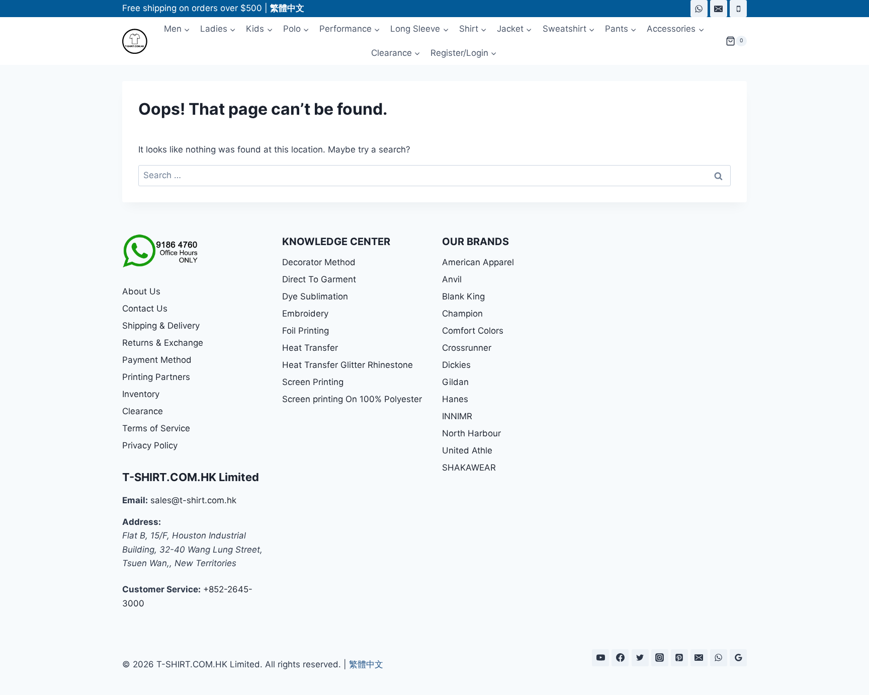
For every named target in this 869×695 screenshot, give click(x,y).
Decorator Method (319, 262)
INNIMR (457, 416)
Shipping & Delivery (161, 326)
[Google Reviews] (738, 657)
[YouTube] (600, 657)
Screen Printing (312, 382)
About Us (141, 291)
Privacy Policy (150, 445)
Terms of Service (156, 428)
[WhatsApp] (699, 8)
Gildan (455, 382)
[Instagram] (659, 657)
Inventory (140, 394)
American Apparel (478, 262)
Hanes (455, 399)
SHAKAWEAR (469, 467)
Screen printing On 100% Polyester (352, 399)
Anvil (452, 279)
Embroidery (305, 313)
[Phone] (738, 8)
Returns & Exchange (162, 343)
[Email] (718, 8)
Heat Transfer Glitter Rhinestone (347, 365)
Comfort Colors (472, 331)
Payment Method (157, 360)
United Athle (467, 450)
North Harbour (471, 433)
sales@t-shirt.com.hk (193, 500)
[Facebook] (620, 657)
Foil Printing (305, 331)
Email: (135, 500)
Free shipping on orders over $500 (192, 8)
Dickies (456, 365)
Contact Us (144, 308)
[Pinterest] (679, 657)
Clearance (142, 411)
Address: (141, 522)
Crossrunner (466, 348)
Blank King (463, 296)
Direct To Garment (319, 279)
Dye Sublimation (315, 296)
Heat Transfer (310, 348)
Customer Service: (161, 589)
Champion (462, 313)
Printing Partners (156, 377)
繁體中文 (366, 664)
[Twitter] (640, 657)
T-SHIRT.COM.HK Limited (190, 477)
